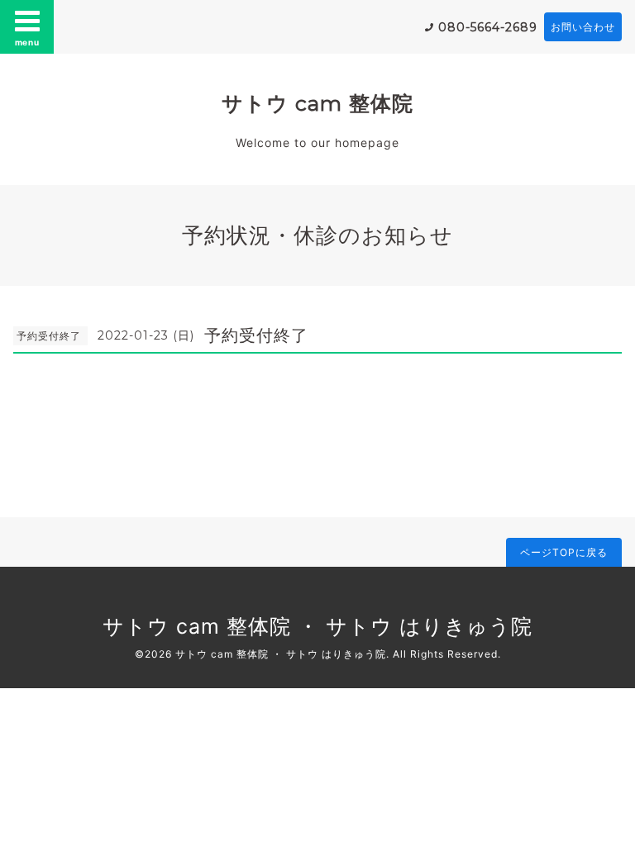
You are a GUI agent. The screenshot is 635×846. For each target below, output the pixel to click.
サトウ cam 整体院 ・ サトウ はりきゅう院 (317, 626)
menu (27, 42)
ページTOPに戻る (564, 552)
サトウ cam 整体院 (317, 103)
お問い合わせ (583, 27)
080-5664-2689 (487, 27)
